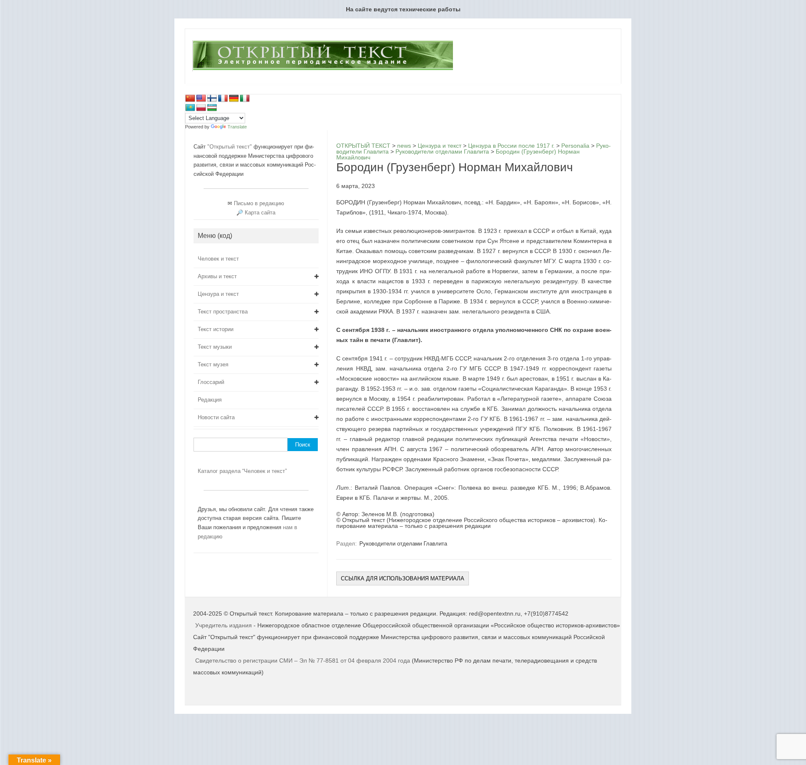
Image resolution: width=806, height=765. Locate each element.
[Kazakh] (190, 108)
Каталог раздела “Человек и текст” (242, 471)
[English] (201, 98)
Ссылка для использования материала (402, 578)
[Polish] (201, 108)
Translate (237, 126)
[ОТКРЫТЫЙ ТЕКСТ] (322, 69)
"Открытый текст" (230, 147)
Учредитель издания (223, 625)
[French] (223, 98)
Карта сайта (260, 212)
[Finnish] (212, 98)
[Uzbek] (212, 108)
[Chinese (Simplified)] (190, 98)
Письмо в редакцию (259, 203)
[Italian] (245, 98)
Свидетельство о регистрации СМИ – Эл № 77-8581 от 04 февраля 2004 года (303, 660)
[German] (234, 98)
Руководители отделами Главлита (403, 543)
